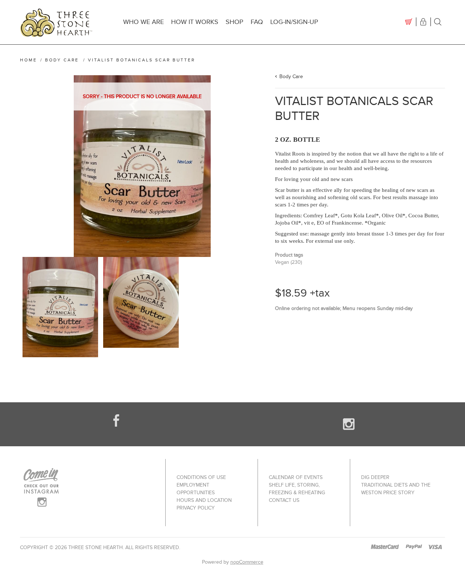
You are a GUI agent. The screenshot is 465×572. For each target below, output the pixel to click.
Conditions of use (201, 477)
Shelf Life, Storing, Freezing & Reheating (297, 489)
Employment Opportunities (196, 489)
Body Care (291, 76)
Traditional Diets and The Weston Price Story (395, 489)
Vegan (282, 262)
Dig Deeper (375, 477)
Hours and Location (204, 500)
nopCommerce (246, 562)
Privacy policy (196, 508)
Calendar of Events (296, 477)
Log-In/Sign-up (294, 22)
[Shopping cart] (408, 22)
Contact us (284, 500)
